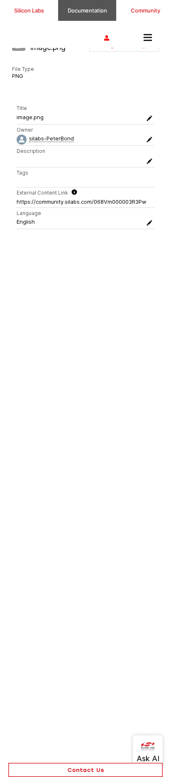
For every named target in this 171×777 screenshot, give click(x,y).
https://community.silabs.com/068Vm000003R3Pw (82, 201)
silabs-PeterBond (51, 138)
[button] (85, 770)
